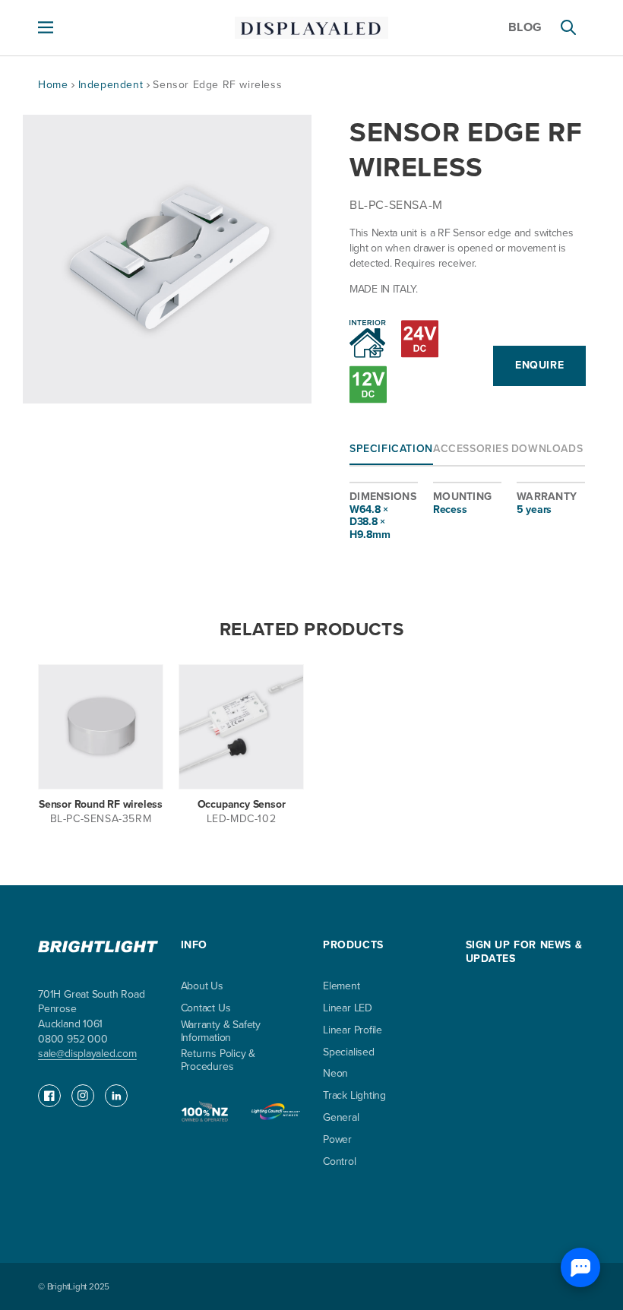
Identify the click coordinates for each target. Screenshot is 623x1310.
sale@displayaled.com (87, 1054)
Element (341, 986)
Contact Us (206, 1008)
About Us (202, 986)
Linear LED (347, 1008)
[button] (45, 27)
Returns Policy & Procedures (218, 1061)
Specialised (349, 1052)
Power (337, 1140)
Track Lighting (354, 1096)
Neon (335, 1074)
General (341, 1118)
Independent (112, 85)
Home (53, 85)
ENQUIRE (539, 365)
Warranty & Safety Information (221, 1032)
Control (339, 1162)
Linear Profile (352, 1030)
